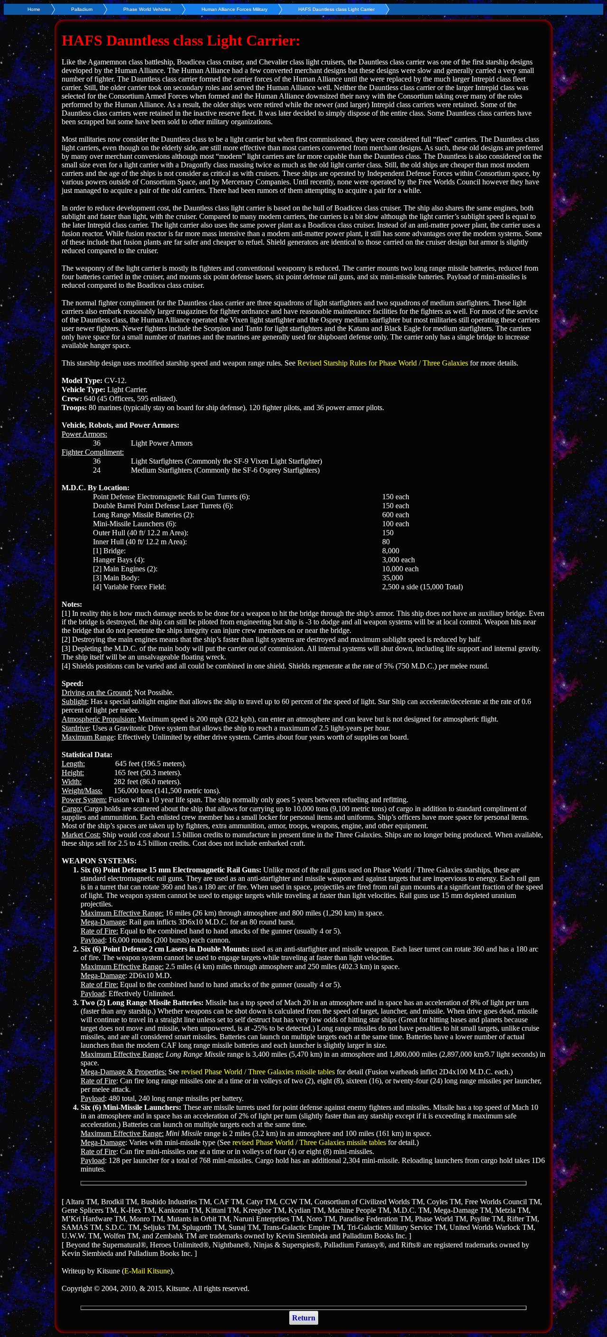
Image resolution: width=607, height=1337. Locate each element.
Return (303, 1318)
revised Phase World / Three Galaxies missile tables (258, 1072)
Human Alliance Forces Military (234, 9)
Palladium (81, 9)
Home (34, 9)
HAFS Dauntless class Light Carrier (336, 9)
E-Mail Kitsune (147, 1271)
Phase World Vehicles (147, 9)
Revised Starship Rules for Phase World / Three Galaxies (382, 363)
